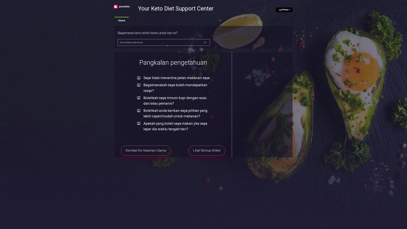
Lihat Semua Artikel (207, 150)
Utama (121, 20)
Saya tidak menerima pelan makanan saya (176, 78)
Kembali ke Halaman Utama (146, 150)
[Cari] (205, 42)
